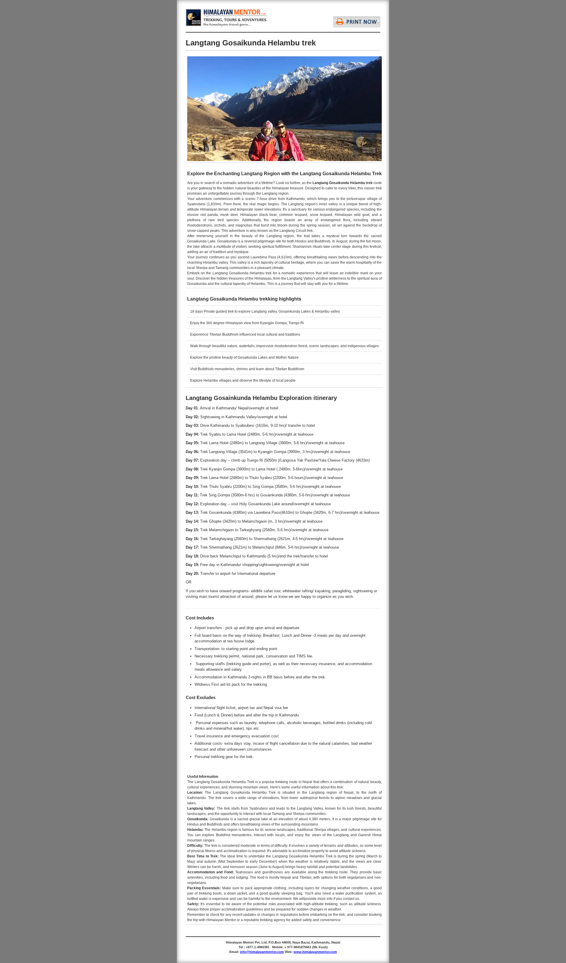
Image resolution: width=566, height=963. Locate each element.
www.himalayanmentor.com (315, 952)
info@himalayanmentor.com (262, 952)
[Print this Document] (356, 18)
